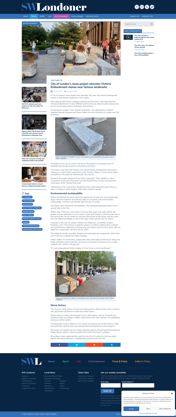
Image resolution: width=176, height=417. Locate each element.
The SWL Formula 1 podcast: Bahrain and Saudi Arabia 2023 (144, 37)
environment (27, 204)
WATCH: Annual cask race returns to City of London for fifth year (32, 106)
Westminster (57, 80)
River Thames (28, 215)
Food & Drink (77, 16)
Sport (42, 16)
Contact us (147, 16)
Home (25, 16)
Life (49, 16)
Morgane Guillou (72, 91)
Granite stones (28, 211)
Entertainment (61, 16)
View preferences (165, 409)
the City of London (69, 163)
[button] (172, 393)
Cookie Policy (143, 413)
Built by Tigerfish (51, 414)
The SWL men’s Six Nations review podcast (144, 46)
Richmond (48, 386)
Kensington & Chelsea (52, 378)
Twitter (147, 7)
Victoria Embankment (30, 226)
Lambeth (47, 383)
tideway (26, 222)
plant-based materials (69, 242)
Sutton (62, 386)
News (33, 16)
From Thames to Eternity (32, 208)
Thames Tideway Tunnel (97, 172)
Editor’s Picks (142, 361)
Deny (148, 409)
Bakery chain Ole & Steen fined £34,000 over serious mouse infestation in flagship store (33, 133)
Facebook (137, 7)
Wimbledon (48, 391)
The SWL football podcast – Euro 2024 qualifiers (144, 54)
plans (64, 336)
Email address (128, 382)
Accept (131, 409)
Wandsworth (49, 388)
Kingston (63, 381)
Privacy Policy (152, 413)
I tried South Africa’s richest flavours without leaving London (34, 185)
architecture (27, 197)
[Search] (151, 24)
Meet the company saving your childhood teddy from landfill (33, 160)
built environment (88, 166)
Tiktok (152, 7)
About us (134, 16)
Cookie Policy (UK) (28, 388)
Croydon (47, 381)
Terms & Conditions (29, 383)
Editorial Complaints (29, 378)
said (61, 225)
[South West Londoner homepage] (54, 7)
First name (105, 382)
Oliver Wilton (80, 178)
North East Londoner (85, 376)
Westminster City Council (32, 229)
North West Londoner (86, 381)
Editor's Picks (92, 16)
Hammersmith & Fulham (53, 376)
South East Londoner (85, 378)
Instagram (142, 7)
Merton (62, 383)
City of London (28, 200)
